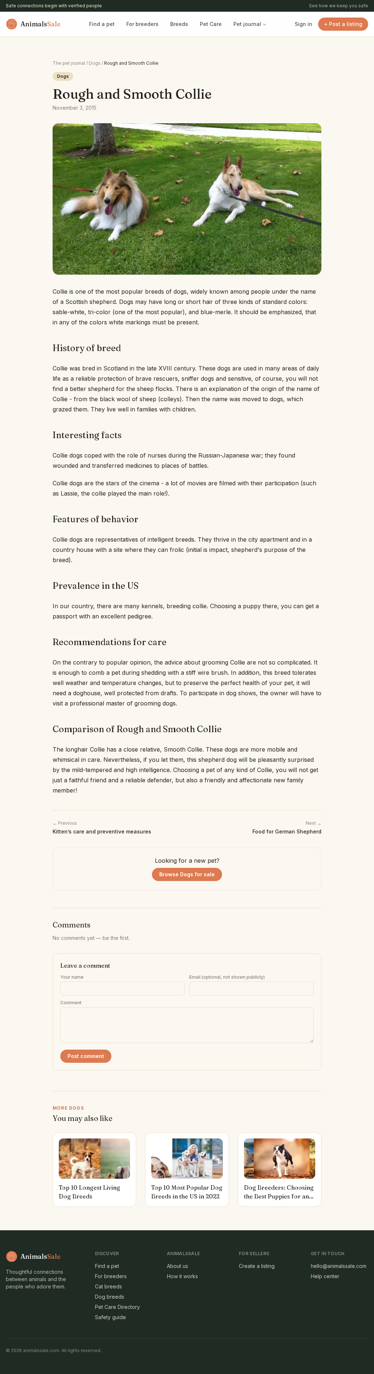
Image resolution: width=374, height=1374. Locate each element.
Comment (70, 1002)
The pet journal (69, 63)
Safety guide (110, 1317)
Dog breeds (109, 1297)
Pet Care (211, 24)
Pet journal (247, 24)
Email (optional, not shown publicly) (227, 977)
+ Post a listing (343, 24)
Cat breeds (108, 1286)
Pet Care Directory (117, 1307)
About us (177, 1266)
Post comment (86, 1056)
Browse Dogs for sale (187, 874)
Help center (325, 1276)
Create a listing (257, 1266)
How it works (182, 1276)
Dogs (94, 63)
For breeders (142, 24)
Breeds (179, 24)
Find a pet (102, 24)
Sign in (303, 24)
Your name (72, 977)
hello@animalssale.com (338, 1266)
